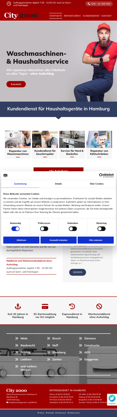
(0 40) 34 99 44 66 (93, 397)
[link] (72, 16)
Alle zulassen (95, 240)
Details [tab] (58, 184)
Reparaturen (71, 15)
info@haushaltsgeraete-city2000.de (23, 402)
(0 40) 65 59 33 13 (66, 402)
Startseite (56, 15)
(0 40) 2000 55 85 (94, 394)
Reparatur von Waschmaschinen (18, 152)
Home (43, 413)
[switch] (44, 228)
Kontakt (107, 15)
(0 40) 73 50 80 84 (94, 400)
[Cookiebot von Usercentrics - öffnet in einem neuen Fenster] (101, 175)
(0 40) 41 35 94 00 (99, 402)
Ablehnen (21, 240)
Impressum (62, 413)
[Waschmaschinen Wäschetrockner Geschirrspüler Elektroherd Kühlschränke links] (80, 16)
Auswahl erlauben (58, 240)
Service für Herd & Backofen (72, 152)
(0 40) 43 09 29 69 (66, 397)
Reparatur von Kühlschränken (99, 152)
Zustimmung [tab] (20, 184)
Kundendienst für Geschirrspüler (45, 152)
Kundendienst (91, 15)
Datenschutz (75, 413)
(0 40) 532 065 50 (64, 400)
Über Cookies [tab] (97, 184)
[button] (99, 3)
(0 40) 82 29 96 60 (63, 394)
